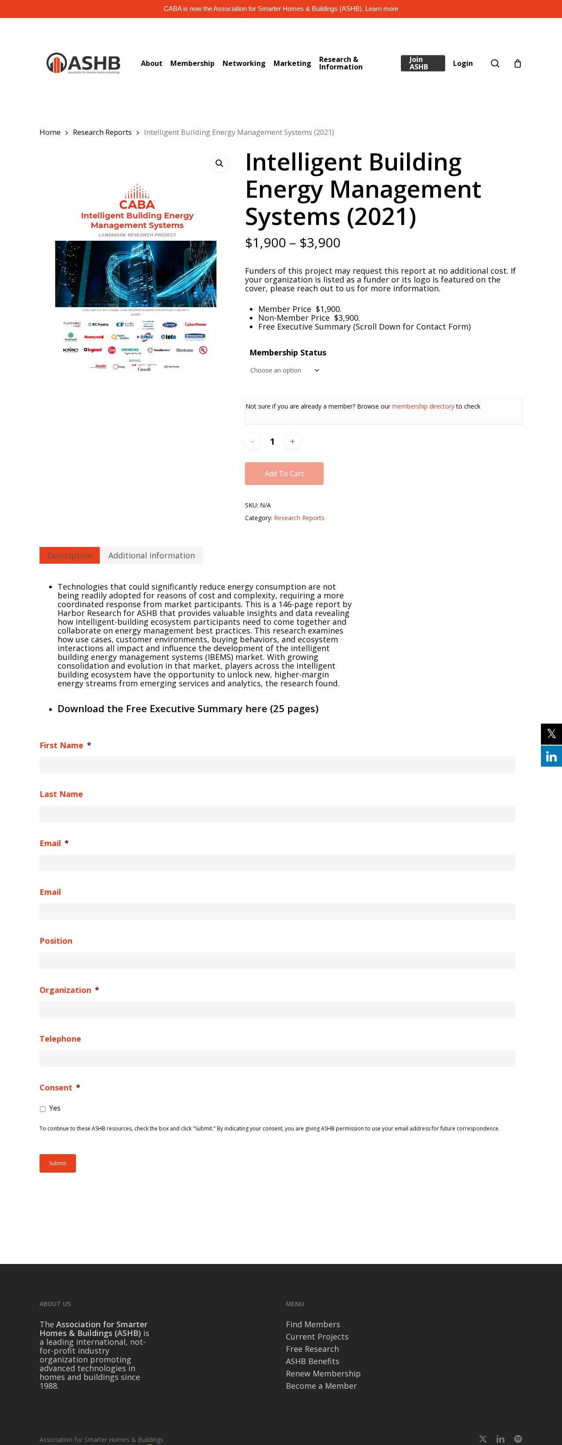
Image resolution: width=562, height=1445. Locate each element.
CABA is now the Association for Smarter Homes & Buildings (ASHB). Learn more (281, 8)
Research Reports (102, 132)
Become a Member (321, 1385)
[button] (219, 163)
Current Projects (317, 1336)
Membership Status (287, 352)
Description (69, 555)
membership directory (423, 406)
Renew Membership (323, 1373)
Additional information (151, 555)
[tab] (70, 555)
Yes (55, 1108)
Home (50, 132)
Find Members (313, 1324)
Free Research (312, 1348)
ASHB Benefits (312, 1361)
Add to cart (284, 473)
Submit (57, 1163)
